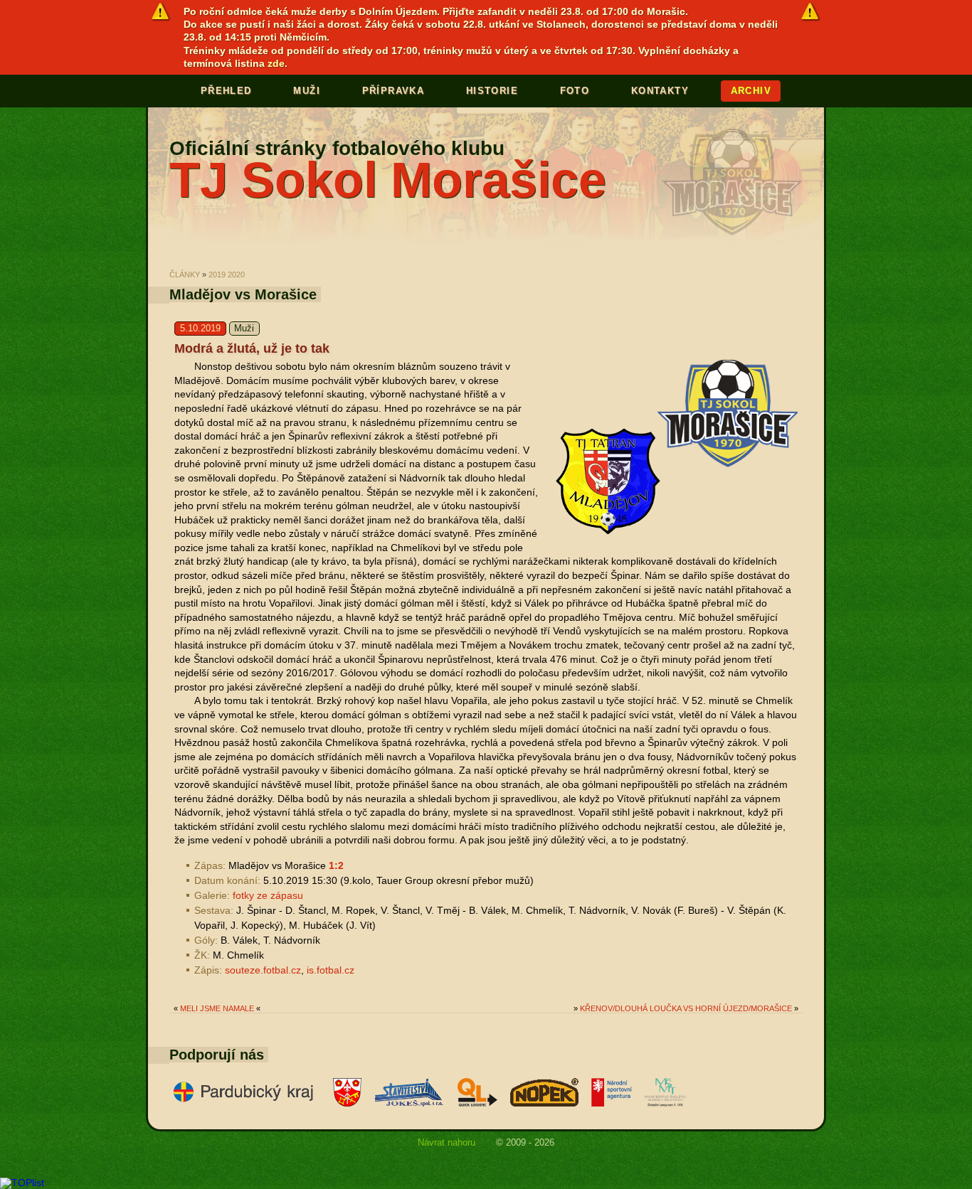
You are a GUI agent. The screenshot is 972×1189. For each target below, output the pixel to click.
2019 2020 (226, 274)
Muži (306, 90)
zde (276, 63)
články (184, 274)
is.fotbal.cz (330, 970)
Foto (575, 90)
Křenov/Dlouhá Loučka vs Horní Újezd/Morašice (686, 1008)
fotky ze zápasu (268, 895)
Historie (492, 90)
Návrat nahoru (446, 1142)
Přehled (226, 90)
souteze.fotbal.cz (263, 970)
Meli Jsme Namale (217, 1008)
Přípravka (393, 90)
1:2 (336, 865)
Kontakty (660, 90)
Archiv (751, 90)
